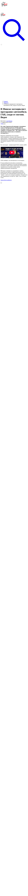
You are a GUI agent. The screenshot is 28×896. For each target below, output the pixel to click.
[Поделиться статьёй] (4, 124)
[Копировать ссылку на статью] (3, 124)
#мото (10, 180)
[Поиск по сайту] (14, 43)
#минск (2, 180)
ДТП (2, 123)
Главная (6, 101)
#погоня (6, 180)
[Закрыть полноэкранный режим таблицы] (1, 183)
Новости (6, 102)
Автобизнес (9, 121)
